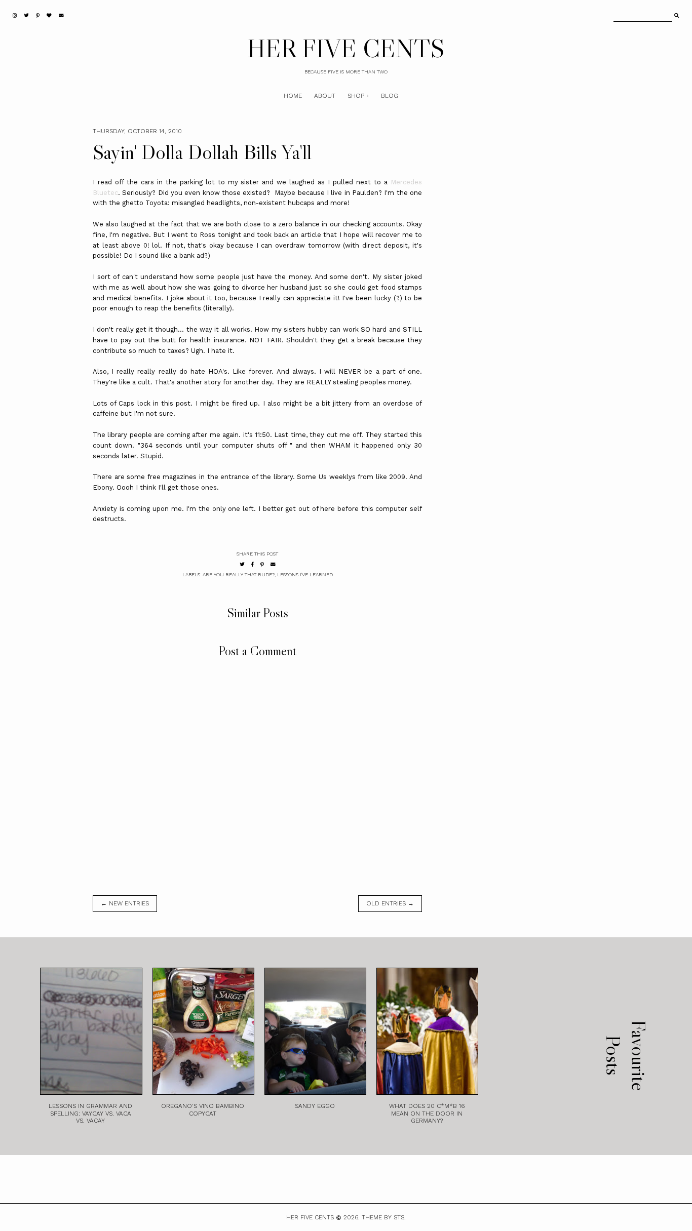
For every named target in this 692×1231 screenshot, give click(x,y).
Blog (389, 95)
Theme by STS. (384, 1217)
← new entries (125, 903)
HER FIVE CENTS (346, 48)
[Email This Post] (273, 564)
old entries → (390, 903)
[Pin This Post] (262, 564)
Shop (356, 95)
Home (293, 95)
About (324, 95)
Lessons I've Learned (305, 574)
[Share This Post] (252, 564)
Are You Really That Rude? (239, 574)
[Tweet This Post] (242, 564)
